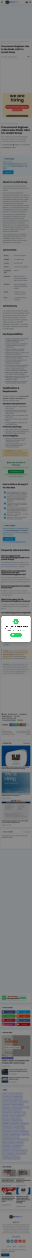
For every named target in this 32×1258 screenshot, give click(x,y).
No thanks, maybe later (16, 639)
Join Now (17, 635)
